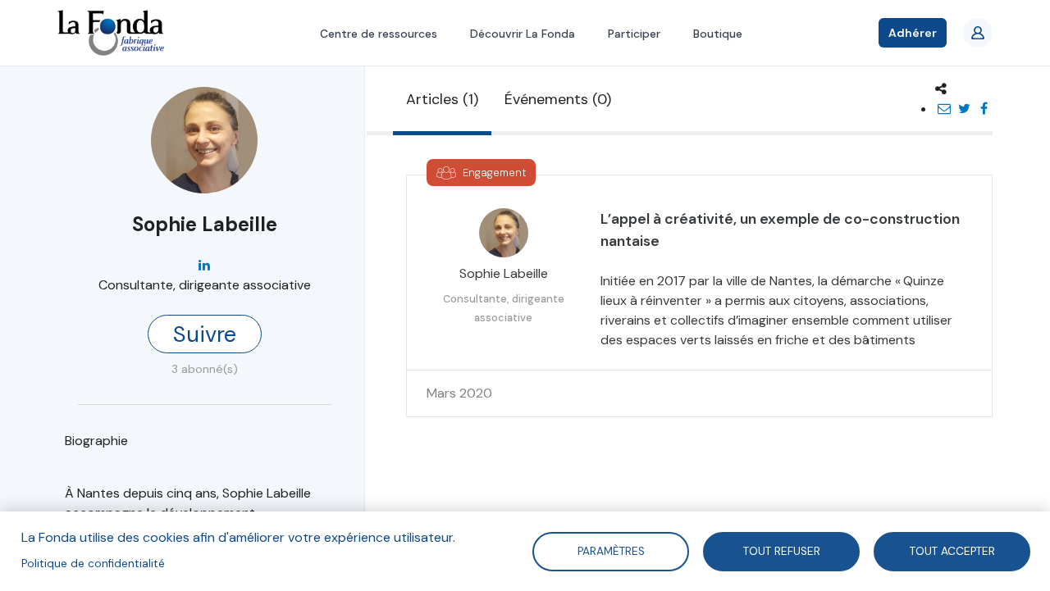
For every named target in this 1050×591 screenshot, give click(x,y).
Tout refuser (780, 550)
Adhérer (912, 32)
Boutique (717, 33)
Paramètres (610, 550)
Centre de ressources (378, 33)
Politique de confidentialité (93, 564)
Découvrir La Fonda (522, 33)
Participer (634, 33)
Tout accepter (951, 550)
